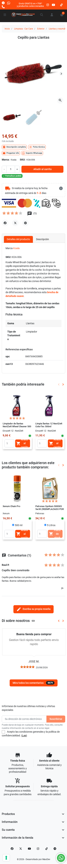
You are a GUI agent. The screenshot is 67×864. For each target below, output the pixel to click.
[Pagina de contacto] (3, 2)
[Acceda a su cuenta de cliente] (52, 15)
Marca (9, 248)
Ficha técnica (37, 147)
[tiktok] (61, 4)
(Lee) (24, 735)
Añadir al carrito (42, 169)
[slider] (27, 666)
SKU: (22, 159)
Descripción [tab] (42, 239)
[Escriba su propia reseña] (12, 214)
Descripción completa (14, 147)
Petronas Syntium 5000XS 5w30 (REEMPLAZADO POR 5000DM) (49, 509)
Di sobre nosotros (18, 621)
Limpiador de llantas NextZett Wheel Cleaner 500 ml (17, 426)
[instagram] (47, 4)
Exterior (40, 28)
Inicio (7, 28)
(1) (35, 213)
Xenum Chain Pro (11, 506)
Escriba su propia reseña (33, 609)
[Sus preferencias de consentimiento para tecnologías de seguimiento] (6, 857)
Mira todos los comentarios (33, 682)
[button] (41, 15)
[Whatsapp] (8, 2)
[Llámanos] (3, 6)
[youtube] (53, 4)
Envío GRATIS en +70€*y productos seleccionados (30, 4)
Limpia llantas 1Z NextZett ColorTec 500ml (48, 425)
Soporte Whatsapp (34, 153)
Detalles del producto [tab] (18, 239)
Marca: (6, 159)
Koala (16, 248)
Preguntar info (11, 153)
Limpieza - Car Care (23, 28)
